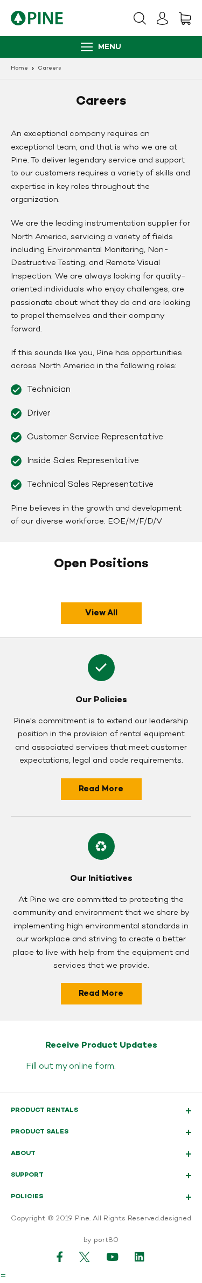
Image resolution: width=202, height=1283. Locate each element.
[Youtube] (113, 1256)
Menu (109, 47)
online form (91, 1066)
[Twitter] (84, 1256)
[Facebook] (60, 1256)
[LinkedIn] (140, 1256)
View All (101, 613)
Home (19, 68)
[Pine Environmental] (37, 18)
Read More (101, 789)
